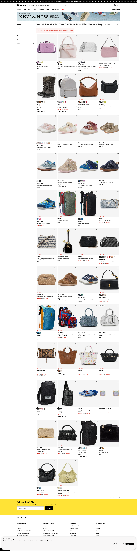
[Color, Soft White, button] (82, 102)
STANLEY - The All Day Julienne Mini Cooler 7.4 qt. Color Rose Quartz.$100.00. (68, 52)
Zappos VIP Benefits (22, 535)
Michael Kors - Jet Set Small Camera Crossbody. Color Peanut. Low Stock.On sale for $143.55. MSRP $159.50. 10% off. (47, 284)
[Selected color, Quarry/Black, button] (38, 102)
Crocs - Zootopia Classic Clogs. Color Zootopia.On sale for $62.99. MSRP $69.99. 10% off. (88, 398)
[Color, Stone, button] (61, 371)
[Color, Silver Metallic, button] (47, 143)
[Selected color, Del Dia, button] (38, 333)
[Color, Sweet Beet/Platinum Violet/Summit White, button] (65, 102)
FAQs (44, 526)
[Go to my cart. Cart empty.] (118, 5)
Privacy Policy (50, 540)
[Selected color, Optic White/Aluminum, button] (79, 62)
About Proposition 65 (48, 535)
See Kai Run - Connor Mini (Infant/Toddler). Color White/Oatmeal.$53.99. (68, 132)
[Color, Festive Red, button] (86, 102)
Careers (19, 528)
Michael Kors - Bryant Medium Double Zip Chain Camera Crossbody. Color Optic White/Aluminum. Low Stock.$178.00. (88, 52)
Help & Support (116, 9)
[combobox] (45, 5)
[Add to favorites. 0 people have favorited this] (55, 35)
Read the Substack (76, 1)
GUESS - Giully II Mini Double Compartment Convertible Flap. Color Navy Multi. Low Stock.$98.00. (47, 246)
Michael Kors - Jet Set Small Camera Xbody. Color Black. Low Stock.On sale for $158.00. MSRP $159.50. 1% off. (109, 246)
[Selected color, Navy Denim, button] (79, 295)
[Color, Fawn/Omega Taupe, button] (44, 102)
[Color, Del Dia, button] (82, 219)
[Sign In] (114, 5)
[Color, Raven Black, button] (40, 181)
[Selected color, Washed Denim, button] (38, 181)
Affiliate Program (74, 528)
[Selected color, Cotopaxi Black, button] (100, 102)
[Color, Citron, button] (105, 102)
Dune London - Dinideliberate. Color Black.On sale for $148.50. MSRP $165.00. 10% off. (47, 478)
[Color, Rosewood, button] (107, 257)
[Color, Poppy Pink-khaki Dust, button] (42, 408)
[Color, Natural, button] (103, 448)
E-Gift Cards (73, 535)
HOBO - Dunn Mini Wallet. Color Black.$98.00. (109, 438)
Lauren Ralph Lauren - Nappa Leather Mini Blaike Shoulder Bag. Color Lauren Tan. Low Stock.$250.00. (88, 92)
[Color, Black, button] (84, 102)
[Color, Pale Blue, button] (40, 488)
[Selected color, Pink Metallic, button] (38, 143)
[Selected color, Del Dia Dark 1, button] (79, 219)
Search (67, 5)
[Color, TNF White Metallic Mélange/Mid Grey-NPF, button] (82, 448)
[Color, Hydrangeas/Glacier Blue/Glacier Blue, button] (61, 102)
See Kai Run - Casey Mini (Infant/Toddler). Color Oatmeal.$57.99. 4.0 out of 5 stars (68, 170)
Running (98, 533)
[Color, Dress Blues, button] (82, 62)
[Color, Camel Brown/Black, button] (40, 102)
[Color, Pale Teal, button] (84, 448)
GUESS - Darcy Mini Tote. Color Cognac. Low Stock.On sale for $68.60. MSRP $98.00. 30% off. (68, 360)
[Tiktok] (22, 517)
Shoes (97, 535)
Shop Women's (106, 19)
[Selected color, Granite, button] (59, 408)
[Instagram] (18, 517)
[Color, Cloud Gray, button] (82, 181)
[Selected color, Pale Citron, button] (59, 488)
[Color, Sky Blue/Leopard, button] (42, 143)
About (18, 526)
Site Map (72, 530)
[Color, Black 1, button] (84, 62)
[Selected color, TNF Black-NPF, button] (79, 448)
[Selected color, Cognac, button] (59, 371)
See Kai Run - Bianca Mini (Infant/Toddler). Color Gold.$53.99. (109, 132)
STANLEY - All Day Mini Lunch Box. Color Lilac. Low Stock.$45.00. (47, 52)
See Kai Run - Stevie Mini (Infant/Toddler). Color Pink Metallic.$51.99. (47, 132)
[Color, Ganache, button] (103, 295)
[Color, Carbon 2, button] (61, 408)
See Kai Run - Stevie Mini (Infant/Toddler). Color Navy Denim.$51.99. (88, 284)
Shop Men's (115, 19)
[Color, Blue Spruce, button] (40, 333)
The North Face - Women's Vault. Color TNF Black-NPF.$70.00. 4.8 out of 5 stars (88, 438)
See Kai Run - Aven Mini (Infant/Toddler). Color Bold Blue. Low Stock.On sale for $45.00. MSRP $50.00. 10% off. (47, 208)
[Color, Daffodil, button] (42, 62)
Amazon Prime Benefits (23, 533)
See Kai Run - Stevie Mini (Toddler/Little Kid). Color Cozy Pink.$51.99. (88, 132)
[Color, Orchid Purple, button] (84, 181)
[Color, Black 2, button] (103, 257)
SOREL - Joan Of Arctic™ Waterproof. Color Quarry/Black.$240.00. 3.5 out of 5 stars (47, 92)
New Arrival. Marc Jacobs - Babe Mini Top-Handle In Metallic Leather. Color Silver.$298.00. (109, 322)
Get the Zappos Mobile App (24, 530)
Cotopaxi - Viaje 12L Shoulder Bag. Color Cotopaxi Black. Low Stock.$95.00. (109, 92)
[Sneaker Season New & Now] (68, 16)
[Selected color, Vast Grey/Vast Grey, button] (59, 102)
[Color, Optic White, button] (105, 257)
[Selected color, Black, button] (100, 257)
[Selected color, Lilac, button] (38, 62)
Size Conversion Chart (75, 526)
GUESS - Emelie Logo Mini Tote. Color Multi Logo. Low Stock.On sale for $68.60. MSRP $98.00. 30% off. (88, 360)
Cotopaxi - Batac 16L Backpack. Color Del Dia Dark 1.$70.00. (88, 208)
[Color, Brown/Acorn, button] (112, 257)
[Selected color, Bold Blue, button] (79, 181)
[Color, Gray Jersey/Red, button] (40, 143)
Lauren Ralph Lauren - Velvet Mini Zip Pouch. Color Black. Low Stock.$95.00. (68, 246)
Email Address (22, 508)
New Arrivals (99, 530)
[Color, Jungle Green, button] (82, 295)
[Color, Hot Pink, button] (40, 219)
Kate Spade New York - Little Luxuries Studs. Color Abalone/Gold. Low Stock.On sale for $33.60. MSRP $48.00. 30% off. (109, 398)
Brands (98, 526)
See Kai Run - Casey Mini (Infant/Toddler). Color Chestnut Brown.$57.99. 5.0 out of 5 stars (68, 284)
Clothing (98, 528)
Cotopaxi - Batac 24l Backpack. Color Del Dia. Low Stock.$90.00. (68, 208)
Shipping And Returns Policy (50, 533)
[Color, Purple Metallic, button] (44, 143)
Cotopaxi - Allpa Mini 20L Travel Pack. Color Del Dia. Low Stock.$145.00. (47, 322)
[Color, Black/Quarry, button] (42, 102)
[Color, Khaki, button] (49, 143)
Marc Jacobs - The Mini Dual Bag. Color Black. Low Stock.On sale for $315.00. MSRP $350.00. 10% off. (109, 284)
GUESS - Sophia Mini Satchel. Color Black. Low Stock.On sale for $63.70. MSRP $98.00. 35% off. (109, 360)
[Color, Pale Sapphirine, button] (61, 488)
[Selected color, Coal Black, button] (38, 408)
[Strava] (26, 517)
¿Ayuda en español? (48, 530)
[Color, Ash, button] (40, 62)
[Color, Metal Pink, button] (86, 448)
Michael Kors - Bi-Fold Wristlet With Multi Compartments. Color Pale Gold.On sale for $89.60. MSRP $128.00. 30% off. (47, 438)
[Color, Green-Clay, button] (40, 408)
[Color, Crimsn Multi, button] (110, 257)
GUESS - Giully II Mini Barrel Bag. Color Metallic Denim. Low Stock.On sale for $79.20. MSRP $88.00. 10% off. (109, 208)
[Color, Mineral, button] (103, 102)
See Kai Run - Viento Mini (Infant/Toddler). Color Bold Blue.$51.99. (88, 170)
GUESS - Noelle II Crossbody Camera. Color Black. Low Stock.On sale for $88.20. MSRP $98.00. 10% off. (88, 246)
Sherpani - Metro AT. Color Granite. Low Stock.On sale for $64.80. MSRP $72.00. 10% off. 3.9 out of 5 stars (68, 398)
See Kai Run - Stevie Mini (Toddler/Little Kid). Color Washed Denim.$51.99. (47, 170)
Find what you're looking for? (111, 497)
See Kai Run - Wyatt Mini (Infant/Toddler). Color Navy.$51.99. (109, 170)
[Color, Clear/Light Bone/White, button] (63, 102)
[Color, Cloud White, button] (105, 295)
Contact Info (46, 528)
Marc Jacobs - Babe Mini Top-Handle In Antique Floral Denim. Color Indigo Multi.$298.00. (88, 322)
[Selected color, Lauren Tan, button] (79, 102)
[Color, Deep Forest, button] (44, 408)
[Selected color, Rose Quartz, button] (59, 62)
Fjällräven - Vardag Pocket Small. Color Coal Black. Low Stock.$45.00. (47, 398)
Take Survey (73, 533)
